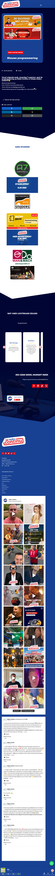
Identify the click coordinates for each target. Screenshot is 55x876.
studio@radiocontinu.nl (7, 471)
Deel (5, 738)
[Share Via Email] (12, 115)
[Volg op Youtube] (9, 453)
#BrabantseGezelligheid (17, 814)
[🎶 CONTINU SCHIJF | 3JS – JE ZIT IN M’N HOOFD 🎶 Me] (34, 575)
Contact (4, 492)
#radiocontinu (35, 813)
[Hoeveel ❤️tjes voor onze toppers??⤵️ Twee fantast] (13, 657)
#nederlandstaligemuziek (29, 814)
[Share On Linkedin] (12, 112)
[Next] (40, 347)
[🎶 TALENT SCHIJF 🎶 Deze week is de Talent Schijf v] (13, 514)
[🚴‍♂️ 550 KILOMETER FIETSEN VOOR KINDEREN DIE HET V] (13, 555)
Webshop (4, 485)
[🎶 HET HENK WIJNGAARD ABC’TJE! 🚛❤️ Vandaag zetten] (34, 534)
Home (20, 70)
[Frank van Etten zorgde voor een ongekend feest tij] (34, 596)
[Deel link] (32, 115)
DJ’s (3, 483)
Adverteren (4, 489)
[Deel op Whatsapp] (32, 108)
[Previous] (4, 347)
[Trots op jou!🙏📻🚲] (34, 514)
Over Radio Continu (6, 475)
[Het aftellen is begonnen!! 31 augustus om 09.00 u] (13, 596)
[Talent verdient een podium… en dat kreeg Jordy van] (13, 616)
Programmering (6, 481)
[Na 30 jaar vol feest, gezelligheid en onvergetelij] (13, 637)
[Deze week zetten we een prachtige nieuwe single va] (13, 698)
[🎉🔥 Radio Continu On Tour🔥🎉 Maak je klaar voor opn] (34, 657)
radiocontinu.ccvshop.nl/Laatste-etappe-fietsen (20, 730)
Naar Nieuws (8, 70)
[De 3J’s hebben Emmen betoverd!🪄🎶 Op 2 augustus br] (34, 637)
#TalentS (6, 778)
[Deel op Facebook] (12, 108)
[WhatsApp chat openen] (51, 863)
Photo (7, 734)
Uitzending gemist (6, 479)
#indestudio (39, 814)
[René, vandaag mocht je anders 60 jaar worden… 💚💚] (34, 555)
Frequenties (4, 477)
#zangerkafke (7, 814)
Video (7, 780)
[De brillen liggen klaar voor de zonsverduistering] (13, 575)
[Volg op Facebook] (34, 386)
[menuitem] (3, 874)
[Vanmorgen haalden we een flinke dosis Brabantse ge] (13, 534)
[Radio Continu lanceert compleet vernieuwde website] (34, 616)
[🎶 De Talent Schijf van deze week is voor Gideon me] (34, 678)
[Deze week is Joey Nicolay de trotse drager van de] (13, 678)
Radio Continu (10, 719)
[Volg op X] (46, 386)
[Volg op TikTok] (42, 386)
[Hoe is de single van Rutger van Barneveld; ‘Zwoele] (34, 698)
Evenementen (5, 487)
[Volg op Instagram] (38, 386)
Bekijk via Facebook (7, 736)
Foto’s (3, 491)
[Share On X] (32, 112)
